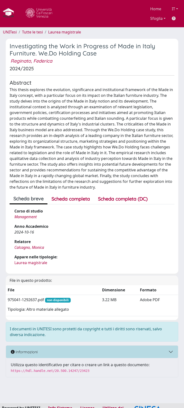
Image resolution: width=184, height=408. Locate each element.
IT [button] (173, 8)
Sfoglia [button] (156, 18)
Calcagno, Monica (29, 247)
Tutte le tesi (32, 32)
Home (155, 8)
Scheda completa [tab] (71, 199)
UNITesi (10, 32)
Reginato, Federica (31, 61)
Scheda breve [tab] (28, 198)
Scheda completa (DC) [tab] (123, 199)
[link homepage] (10, 13)
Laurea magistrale (64, 32)
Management (25, 216)
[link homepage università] (39, 13)
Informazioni (26, 351)
